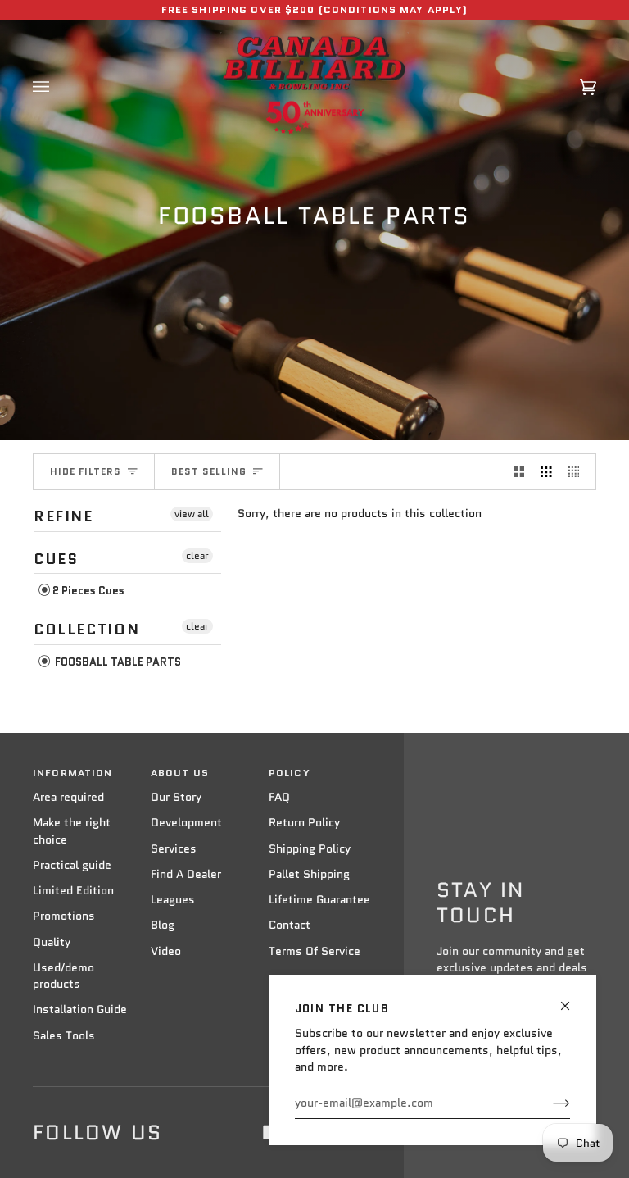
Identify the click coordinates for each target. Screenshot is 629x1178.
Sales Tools (64, 1036)
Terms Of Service (314, 951)
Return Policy (304, 822)
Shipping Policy (310, 849)
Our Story (176, 797)
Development (186, 822)
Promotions (64, 916)
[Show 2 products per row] (519, 471)
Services (174, 849)
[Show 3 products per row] (546, 471)
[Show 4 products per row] (578, 471)
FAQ (279, 797)
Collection (86, 629)
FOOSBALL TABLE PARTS (116, 662)
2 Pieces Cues (88, 590)
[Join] (548, 1103)
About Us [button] (180, 773)
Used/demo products (63, 976)
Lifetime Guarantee (319, 899)
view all (191, 514)
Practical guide (72, 865)
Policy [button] (289, 773)
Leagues (173, 899)
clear (197, 555)
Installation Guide (80, 1009)
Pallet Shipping (309, 874)
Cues (56, 559)
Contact (289, 925)
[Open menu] (57, 86)
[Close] (572, 999)
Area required (68, 797)
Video (166, 951)
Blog (162, 925)
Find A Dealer (186, 874)
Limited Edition (73, 890)
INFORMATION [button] (72, 773)
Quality (51, 942)
